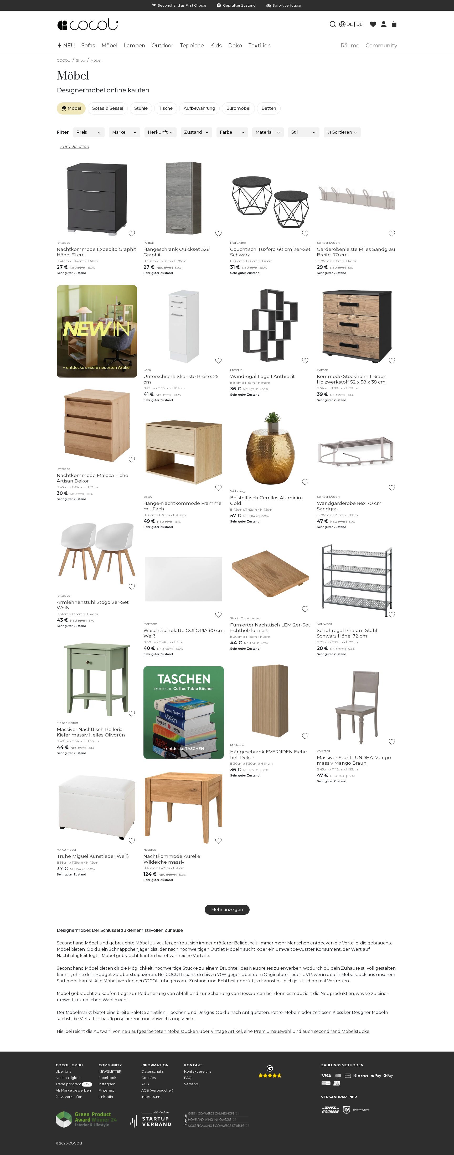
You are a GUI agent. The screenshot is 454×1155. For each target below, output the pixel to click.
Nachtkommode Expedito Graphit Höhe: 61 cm (96, 251)
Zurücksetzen (74, 146)
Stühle (141, 108)
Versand (191, 1084)
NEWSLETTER (110, 1071)
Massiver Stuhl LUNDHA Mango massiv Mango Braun (354, 760)
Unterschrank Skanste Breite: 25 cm (181, 379)
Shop (80, 60)
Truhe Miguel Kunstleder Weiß (93, 856)
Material (264, 132)
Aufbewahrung (199, 108)
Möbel (96, 60)
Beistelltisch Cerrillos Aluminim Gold (266, 500)
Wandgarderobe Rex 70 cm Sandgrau (349, 505)
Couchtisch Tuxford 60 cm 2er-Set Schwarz (270, 251)
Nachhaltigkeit (68, 1078)
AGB (145, 1084)
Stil (294, 132)
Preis (81, 132)
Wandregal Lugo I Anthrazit (262, 376)
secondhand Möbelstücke (341, 1031)
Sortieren (341, 132)
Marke (119, 132)
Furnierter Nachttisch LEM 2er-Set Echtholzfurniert (270, 627)
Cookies (148, 1078)
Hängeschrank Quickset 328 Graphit (176, 251)
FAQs (188, 1078)
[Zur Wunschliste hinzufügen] (131, 233)
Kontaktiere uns (197, 1071)
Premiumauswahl (272, 1031)
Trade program (73, 1084)
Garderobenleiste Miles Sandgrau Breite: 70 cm (356, 251)
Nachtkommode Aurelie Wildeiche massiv (171, 858)
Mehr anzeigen (227, 909)
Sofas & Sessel (107, 108)
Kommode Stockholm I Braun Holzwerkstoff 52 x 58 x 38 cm (352, 379)
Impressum (150, 1097)
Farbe (226, 132)
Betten (268, 108)
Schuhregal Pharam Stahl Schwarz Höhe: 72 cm (347, 633)
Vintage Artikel (226, 1031)
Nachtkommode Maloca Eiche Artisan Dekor (92, 478)
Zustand (193, 132)
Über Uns (63, 1071)
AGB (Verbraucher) (157, 1090)
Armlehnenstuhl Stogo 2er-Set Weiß (93, 604)
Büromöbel (238, 108)
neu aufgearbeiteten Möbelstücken (160, 1031)
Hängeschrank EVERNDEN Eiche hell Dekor (268, 754)
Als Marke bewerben (73, 1090)
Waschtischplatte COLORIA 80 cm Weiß (183, 633)
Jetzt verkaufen (69, 1097)
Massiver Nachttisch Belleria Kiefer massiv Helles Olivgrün (91, 732)
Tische (166, 108)
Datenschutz (152, 1071)
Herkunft (158, 132)
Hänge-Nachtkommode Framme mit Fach (182, 505)
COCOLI (63, 60)
